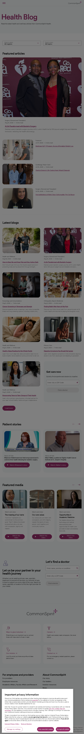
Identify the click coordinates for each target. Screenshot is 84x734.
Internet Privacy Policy (12, 724)
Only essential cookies (45, 729)
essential (35, 700)
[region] (37, 711)
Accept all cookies (63, 729)
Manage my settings (13, 729)
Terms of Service (26, 724)
